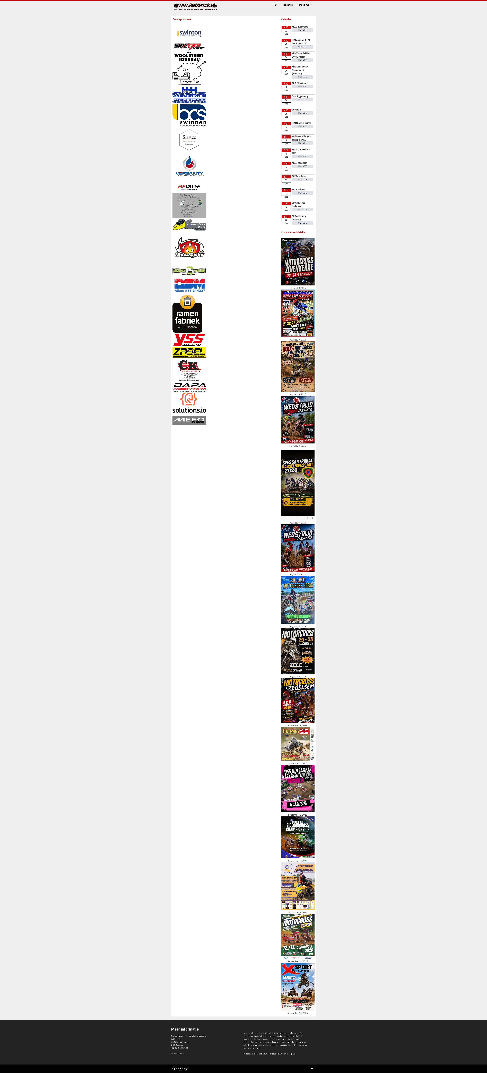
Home (275, 5)
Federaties (288, 5)
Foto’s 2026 (303, 5)
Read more (302, 30)
